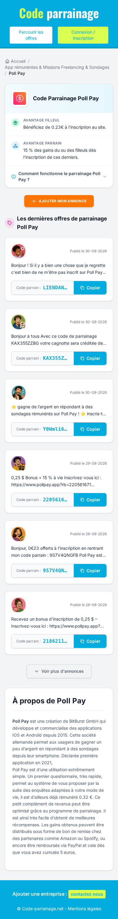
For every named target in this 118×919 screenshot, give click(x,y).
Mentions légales (84, 908)
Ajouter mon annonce (63, 201)
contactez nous (87, 894)
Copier (93, 287)
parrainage (59, 13)
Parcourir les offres (31, 35)
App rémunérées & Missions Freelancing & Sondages (57, 67)
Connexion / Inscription (83, 35)
